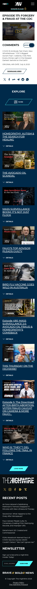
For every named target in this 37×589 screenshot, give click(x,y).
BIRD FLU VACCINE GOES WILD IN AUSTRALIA (18, 286)
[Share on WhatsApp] (27, 79)
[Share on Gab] (14, 79)
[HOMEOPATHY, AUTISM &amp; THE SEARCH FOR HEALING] (18, 121)
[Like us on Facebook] (15, 490)
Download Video (14, 71)
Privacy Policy (18, 583)
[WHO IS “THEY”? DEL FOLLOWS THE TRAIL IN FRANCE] (18, 434)
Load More (18, 468)
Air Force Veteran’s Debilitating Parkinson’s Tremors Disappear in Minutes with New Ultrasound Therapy (18, 507)
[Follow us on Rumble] (20, 489)
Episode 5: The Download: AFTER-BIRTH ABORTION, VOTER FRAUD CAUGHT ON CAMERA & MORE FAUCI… (18, 408)
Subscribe (24, 563)
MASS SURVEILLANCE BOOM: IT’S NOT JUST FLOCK (16, 212)
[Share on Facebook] (9, 79)
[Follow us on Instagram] (10, 490)
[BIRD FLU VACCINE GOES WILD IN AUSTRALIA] (18, 272)
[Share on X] (4, 79)
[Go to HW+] (5, 4)
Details (9, 146)
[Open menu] (32, 4)
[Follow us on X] (4, 490)
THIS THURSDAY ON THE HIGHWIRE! (17, 367)
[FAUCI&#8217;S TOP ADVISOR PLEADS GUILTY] (18, 235)
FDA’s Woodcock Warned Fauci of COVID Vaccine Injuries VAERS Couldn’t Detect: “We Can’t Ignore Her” (18, 540)
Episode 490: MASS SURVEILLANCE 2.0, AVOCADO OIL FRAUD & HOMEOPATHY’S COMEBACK (17, 327)
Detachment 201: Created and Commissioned (14, 532)
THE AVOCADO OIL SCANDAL (14, 174)
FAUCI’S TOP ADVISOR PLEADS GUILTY (16, 250)
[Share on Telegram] (18, 79)
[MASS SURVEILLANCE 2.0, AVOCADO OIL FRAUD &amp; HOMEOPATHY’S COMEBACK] (18, 308)
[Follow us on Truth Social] (25, 489)
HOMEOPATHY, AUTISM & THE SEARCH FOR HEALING (18, 137)
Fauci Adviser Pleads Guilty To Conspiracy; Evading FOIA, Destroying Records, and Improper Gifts (18, 523)
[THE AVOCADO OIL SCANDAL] (18, 160)
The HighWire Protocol (18, 584)
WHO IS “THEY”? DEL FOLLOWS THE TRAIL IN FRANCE (17, 450)
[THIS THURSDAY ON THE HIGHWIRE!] (18, 353)
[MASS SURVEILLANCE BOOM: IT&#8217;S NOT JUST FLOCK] (18, 196)
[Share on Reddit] (23, 79)
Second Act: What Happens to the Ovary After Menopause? (16, 515)
